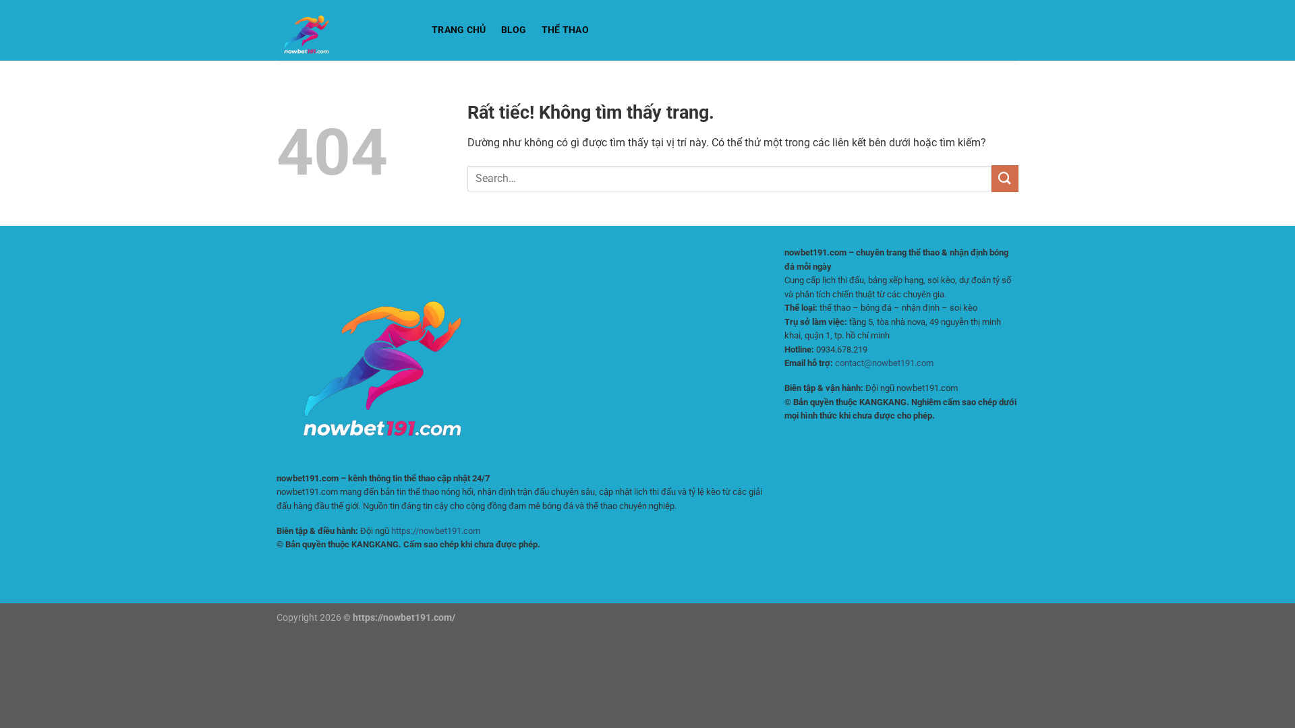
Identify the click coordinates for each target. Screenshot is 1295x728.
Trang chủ (459, 30)
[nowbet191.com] (344, 30)
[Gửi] (1004, 178)
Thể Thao (565, 30)
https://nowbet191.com (435, 531)
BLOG (514, 30)
